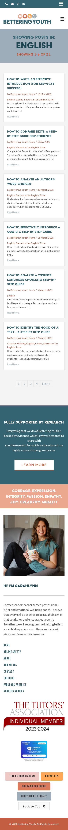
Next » (46, 383)
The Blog (8, 678)
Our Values (10, 665)
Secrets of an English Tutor (39, 99)
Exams (19, 99)
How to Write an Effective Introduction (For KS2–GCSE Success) (30, 83)
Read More (13, 116)
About (7, 658)
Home (6, 645)
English (11, 99)
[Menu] (61, 4)
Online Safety (12, 652)
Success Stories (13, 691)
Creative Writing (16, 343)
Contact (8, 672)
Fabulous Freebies (14, 685)
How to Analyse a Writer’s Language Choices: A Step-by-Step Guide (31, 279)
